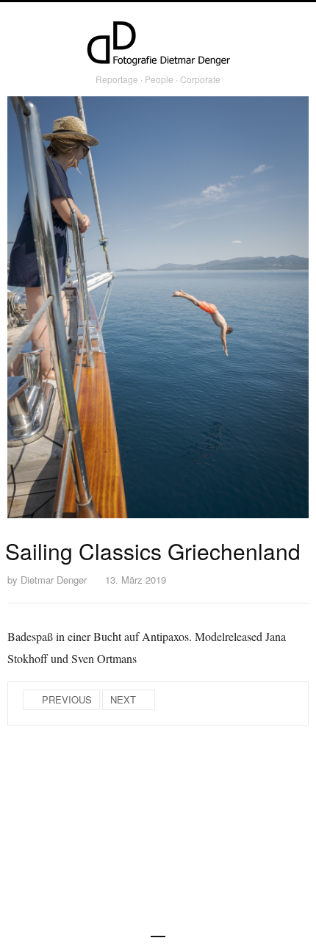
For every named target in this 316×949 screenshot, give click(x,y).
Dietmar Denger (54, 580)
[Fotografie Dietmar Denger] (158, 45)
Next (123, 699)
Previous (67, 699)
